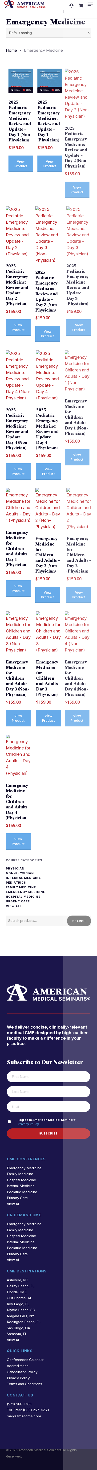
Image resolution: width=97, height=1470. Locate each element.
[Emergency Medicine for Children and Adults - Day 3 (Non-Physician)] (18, 632)
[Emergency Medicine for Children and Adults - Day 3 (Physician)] (48, 632)
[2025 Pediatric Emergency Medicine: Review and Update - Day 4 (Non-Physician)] (18, 375)
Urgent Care (18, 901)
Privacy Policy (28, 1124)
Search (79, 921)
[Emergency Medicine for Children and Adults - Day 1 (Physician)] (18, 505)
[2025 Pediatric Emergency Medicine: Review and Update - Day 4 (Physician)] (48, 375)
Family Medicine (21, 887)
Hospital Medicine (23, 896)
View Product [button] (20, 163)
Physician (15, 868)
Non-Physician (20, 873)
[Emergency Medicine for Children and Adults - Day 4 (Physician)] (18, 755)
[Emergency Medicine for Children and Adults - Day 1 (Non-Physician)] (77, 371)
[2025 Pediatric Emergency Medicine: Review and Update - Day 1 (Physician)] (49, 81)
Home (11, 50)
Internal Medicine (23, 878)
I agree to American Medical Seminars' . (47, 1122)
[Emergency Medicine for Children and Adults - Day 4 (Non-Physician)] (77, 632)
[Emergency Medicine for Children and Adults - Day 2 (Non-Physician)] (47, 509)
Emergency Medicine (25, 892)
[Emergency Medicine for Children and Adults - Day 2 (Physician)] (78, 509)
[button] (90, 4)
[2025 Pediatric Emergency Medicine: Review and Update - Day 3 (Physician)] (78, 231)
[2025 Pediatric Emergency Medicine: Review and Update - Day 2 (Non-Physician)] (77, 94)
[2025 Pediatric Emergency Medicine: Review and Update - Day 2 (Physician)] (18, 231)
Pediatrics (16, 882)
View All (14, 906)
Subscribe (48, 1133)
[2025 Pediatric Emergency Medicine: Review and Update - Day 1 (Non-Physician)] (20, 81)
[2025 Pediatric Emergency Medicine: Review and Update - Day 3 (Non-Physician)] (47, 234)
